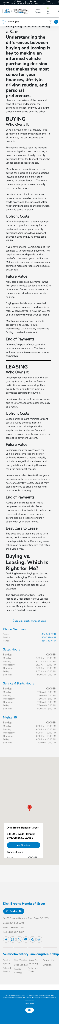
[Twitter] (19, 939)
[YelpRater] (32, 939)
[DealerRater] (39, 939)
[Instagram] (13, 939)
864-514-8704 (49, 634)
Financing (35, 954)
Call (30, 620)
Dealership (51, 954)
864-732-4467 (49, 637)
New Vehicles (20, 960)
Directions (48, 964)
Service (8, 954)
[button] (29, 808)
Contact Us (15, 911)
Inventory (21, 954)
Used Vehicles (21, 964)
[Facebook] (6, 939)
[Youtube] (26, 939)
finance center (19, 595)
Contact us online (26, 610)
